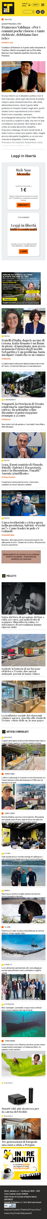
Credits (17, 1213)
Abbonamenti (26, 1213)
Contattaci (16, 1209)
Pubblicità (25, 1209)
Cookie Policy (9, 1213)
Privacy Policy (35, 1209)
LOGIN (23, 251)
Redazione (8, 1209)
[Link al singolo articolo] (23, 321)
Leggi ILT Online (24, 4)
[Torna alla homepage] (7, 7)
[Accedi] (29, 4)
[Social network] (38, 12)
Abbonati (35, 4)
